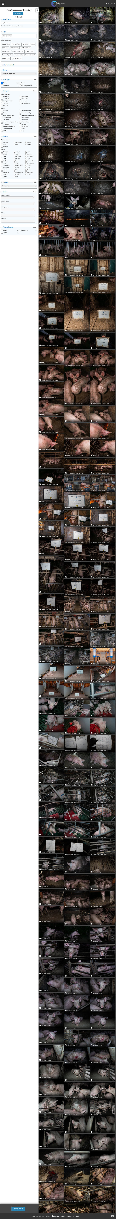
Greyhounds (30, 163)
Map (63, 1216)
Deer (4, 158)
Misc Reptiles (19, 172)
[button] (34, 197)
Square (5, 232)
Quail (28, 174)
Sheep (29, 144)
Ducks (29, 142)
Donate (76, 1216)
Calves (17, 154)
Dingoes (17, 158)
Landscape (24, 230)
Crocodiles (30, 156)
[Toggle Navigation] (3, 3)
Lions (28, 167)
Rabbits (5, 176)
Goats (4, 144)
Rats (16, 176)
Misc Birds (6, 172)
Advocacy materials (26, 85)
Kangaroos (6, 167)
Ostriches (30, 172)
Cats (4, 156)
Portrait (5, 230)
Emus (17, 160)
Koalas (17, 167)
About (69, 1216)
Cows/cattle (18, 142)
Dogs (28, 158)
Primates (17, 174)
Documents (6, 85)
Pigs (16, 144)
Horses (29, 165)
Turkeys (5, 146)
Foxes (5, 163)
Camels (29, 154)
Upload (18, 13)
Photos (5, 83)
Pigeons (5, 174)
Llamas (5, 169)
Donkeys (5, 160)
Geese (17, 163)
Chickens (5, 142)
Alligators (5, 151)
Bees (28, 151)
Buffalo (5, 154)
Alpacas (17, 151)
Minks (28, 169)
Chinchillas (18, 156)
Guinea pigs (18, 165)
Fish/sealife (30, 160)
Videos (23, 83)
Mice (16, 169)
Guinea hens (6, 165)
